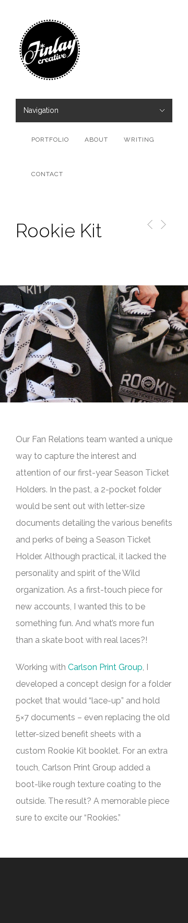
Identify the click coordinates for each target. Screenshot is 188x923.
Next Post (162, 224)
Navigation (41, 110)
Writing (139, 139)
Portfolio (50, 139)
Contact (47, 174)
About (96, 139)
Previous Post (148, 224)
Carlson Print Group (105, 667)
